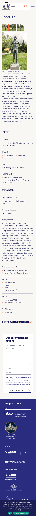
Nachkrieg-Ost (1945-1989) (14, 167)
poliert (6, 287)
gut (5, 300)
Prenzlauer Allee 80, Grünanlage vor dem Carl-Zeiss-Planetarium (17, 144)
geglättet (7, 285)
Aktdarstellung (9, 155)
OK (10, 513)
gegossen (7, 290)
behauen (7, 282)
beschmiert (8, 302)
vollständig (8, 312)
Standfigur (7, 157)
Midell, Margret (9, 201)
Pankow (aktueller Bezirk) (13, 177)
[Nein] (33, 508)
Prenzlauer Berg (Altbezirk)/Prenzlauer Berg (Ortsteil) (17, 181)
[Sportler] (14, 51)
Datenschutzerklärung (21, 513)
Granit (6, 270)
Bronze (6, 273)
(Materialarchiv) (22, 270)
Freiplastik (21, 155)
